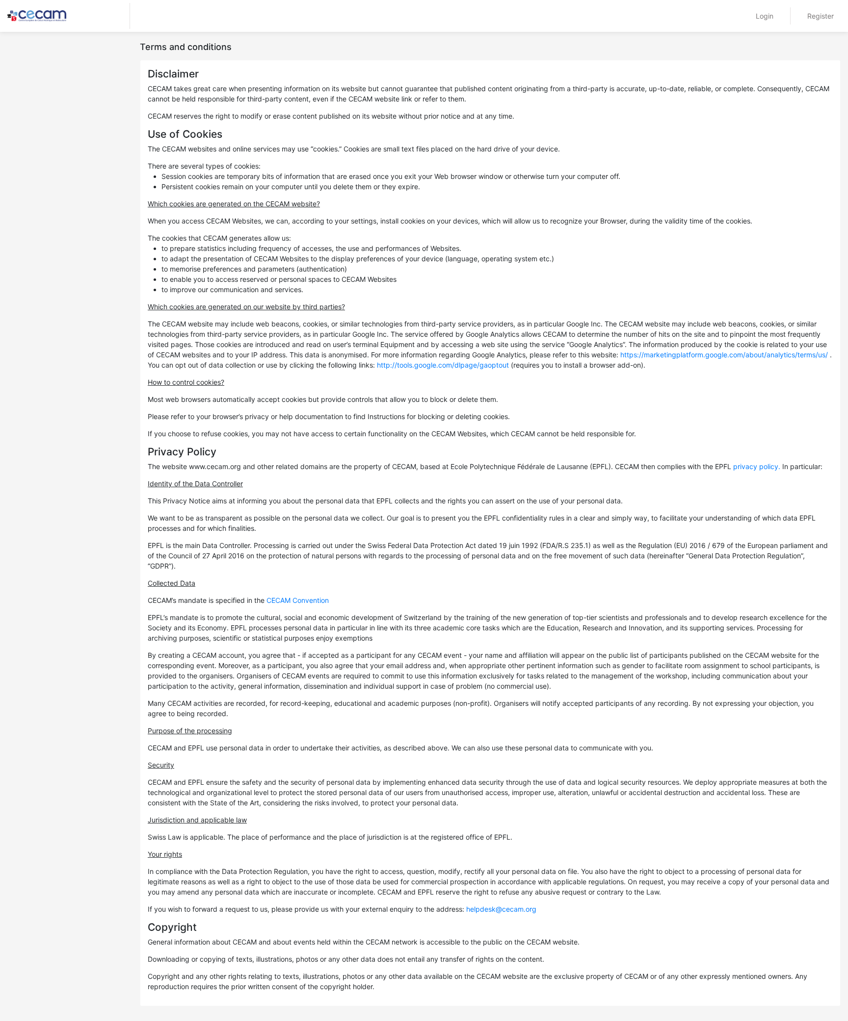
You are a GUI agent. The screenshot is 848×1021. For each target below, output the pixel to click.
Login (764, 16)
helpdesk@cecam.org (501, 909)
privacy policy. (756, 466)
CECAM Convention (297, 600)
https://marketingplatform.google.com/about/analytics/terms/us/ (724, 354)
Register (820, 16)
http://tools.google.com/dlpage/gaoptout (443, 365)
